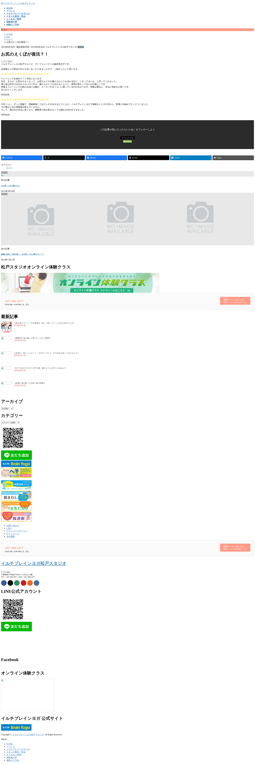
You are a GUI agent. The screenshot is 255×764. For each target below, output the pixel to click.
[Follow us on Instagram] (36, 583)
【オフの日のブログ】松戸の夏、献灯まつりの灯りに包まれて (40, 368)
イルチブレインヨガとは (18, 749)
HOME (9, 744)
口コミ (81, 47)
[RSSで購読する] (30, 583)
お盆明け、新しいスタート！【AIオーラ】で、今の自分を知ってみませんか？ (46, 353)
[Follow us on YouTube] (23, 583)
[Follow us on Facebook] (4, 583)
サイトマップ (12, 533)
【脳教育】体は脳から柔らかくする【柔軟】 (32, 338)
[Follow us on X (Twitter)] (10, 583)
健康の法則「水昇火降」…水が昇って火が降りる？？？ (22, 254)
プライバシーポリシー (17, 531)
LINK (9, 528)
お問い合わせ (12, 526)
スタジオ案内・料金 (16, 752)
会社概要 (10, 536)
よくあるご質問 (13, 755)
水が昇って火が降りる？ (10, 186)
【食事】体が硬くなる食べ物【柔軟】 (30, 383)
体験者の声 (11, 757)
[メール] (17, 583)
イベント (10, 746)
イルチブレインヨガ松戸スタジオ (34, 563)
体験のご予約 (12, 760)
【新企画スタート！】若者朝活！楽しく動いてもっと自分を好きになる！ (44, 323)
